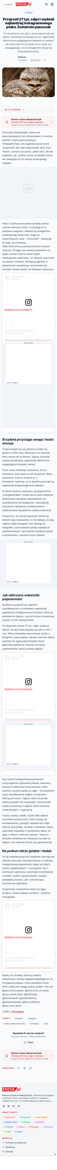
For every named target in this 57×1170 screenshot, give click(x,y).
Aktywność (26, 1117)
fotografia (19, 1018)
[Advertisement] (28, 363)
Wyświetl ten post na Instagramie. (19, 309)
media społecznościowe (14, 1023)
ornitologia (34, 1023)
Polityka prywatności (16, 1142)
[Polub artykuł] (45, 60)
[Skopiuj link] (30, 1068)
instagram (32, 1018)
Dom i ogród (42, 1117)
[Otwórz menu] (52, 4)
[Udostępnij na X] (24, 1068)
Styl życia (48, 1127)
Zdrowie (26, 1122)
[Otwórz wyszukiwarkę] (46, 4)
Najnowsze (10, 1117)
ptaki (46, 1023)
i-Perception (17, 1011)
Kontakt (9, 1151)
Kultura (22, 1127)
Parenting (40, 1122)
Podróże (9, 1127)
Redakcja (22, 57)
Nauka (19, 1131)
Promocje (34, 1127)
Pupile (8, 1131)
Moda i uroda (11, 1122)
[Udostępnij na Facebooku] (18, 1068)
